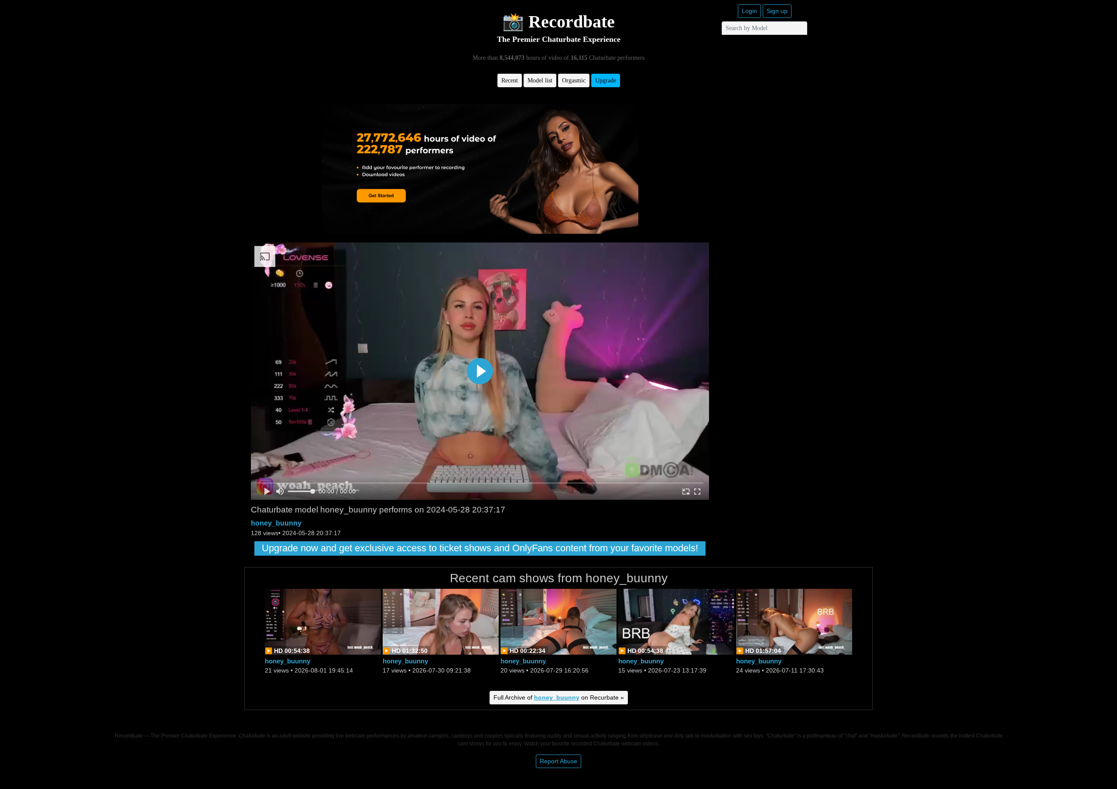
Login (749, 10)
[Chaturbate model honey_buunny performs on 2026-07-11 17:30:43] (794, 621)
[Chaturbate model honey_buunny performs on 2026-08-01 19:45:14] (323, 621)
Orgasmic (574, 80)
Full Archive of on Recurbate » (558, 697)
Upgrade (605, 80)
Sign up (777, 10)
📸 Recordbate (558, 21)
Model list (540, 80)
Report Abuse (558, 761)
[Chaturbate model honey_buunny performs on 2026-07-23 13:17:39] (676, 621)
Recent (509, 80)
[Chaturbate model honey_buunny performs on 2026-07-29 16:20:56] (558, 621)
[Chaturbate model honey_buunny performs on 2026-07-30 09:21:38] (441, 621)
